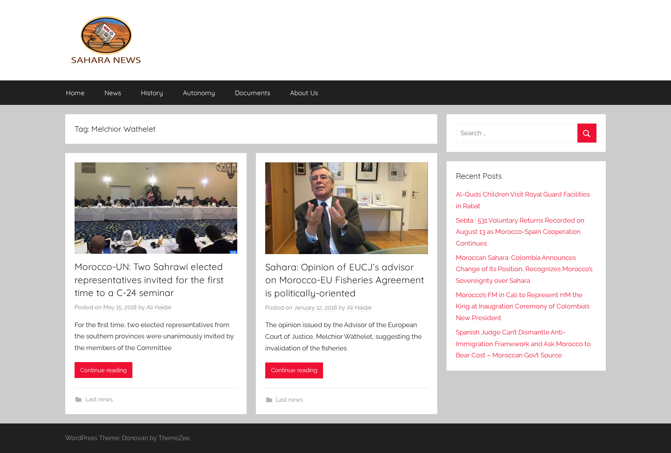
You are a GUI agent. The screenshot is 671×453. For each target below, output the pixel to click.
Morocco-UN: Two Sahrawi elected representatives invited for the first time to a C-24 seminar (149, 279)
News (112, 93)
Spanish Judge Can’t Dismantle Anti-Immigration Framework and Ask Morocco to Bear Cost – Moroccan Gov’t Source (523, 343)
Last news (99, 399)
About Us (304, 93)
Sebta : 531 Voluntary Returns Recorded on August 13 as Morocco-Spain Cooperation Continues (520, 231)
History (152, 93)
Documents (252, 93)
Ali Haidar (159, 307)
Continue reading (103, 370)
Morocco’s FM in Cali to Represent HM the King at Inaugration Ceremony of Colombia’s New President (522, 306)
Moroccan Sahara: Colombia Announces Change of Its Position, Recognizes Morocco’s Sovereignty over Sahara (524, 269)
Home (75, 93)
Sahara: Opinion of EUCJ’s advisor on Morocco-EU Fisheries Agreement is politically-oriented (344, 280)
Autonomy (199, 93)
